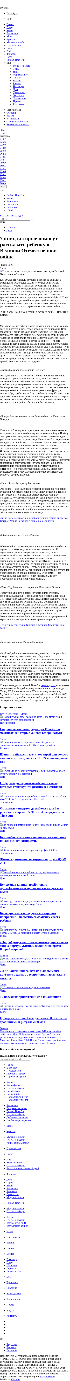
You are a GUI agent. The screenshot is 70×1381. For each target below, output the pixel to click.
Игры (16, 71)
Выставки (12, 207)
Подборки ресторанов (19, 1120)
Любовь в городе (16, 1073)
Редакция (12, 1344)
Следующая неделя (17, 121)
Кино (10, 30)
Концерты (12, 201)
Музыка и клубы (16, 42)
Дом (15, 89)
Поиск (10, 24)
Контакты (18, 104)
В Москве (12, 1067)
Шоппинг (12, 1265)
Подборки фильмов (17, 1096)
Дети (9, 56)
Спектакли (13, 204)
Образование (20, 74)
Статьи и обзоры (16, 1088)
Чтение (17, 80)
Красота (11, 39)
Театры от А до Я (16, 1223)
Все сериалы (14, 1094)
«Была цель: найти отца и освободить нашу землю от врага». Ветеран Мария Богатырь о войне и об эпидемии (34, 519)
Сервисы (11, 1268)
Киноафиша (13, 1085)
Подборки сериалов (17, 1099)
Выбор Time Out (15, 59)
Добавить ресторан (17, 1117)
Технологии (19, 98)
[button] (1, 190)
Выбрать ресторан (17, 1108)
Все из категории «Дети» (14, 713)
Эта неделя (13, 118)
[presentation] (1, 186)
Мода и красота (21, 65)
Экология (18, 95)
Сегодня (11, 112)
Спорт (10, 48)
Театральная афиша (17, 1225)
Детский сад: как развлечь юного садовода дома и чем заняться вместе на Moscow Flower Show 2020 (31, 1037)
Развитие (12, 1191)
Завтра (10, 115)
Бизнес (17, 83)
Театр (16, 68)
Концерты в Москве (18, 1142)
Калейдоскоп (14, 1293)
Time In (17, 77)
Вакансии (12, 1350)
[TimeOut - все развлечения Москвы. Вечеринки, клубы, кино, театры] (7, 4)
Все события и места (18, 124)
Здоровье (12, 54)
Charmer (15, 1379)
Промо (17, 101)
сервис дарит (48, 685)
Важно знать (14, 1271)
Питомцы (18, 86)
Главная (11, 227)
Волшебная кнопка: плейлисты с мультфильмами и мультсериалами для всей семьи (33, 1041)
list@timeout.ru (47, 1376)
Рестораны (12, 33)
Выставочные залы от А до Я (23, 1168)
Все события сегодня (11, 215)
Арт (9, 51)
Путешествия (14, 45)
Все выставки (14, 1162)
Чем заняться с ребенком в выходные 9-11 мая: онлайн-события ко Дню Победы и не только (30, 1033)
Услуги (10, 1310)
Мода (10, 36)
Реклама (11, 1347)
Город (10, 27)
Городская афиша (16, 1076)
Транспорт (19, 92)
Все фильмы (13, 1091)
